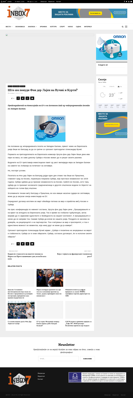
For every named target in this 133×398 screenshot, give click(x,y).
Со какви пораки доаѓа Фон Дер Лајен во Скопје (19, 322)
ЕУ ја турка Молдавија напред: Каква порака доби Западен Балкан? (48, 323)
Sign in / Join (33, 1)
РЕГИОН (22, 86)
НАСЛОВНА (16, 86)
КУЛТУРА (53, 26)
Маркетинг (51, 1)
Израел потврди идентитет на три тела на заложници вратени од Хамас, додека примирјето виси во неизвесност (49, 293)
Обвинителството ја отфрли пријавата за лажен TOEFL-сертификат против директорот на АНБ (77, 293)
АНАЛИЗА (31, 26)
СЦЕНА (78, 26)
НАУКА (70, 26)
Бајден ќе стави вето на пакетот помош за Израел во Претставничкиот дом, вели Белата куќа (27, 256)
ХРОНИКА (43, 26)
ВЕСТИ (8, 26)
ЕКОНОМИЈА (20, 26)
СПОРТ (62, 26)
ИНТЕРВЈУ (88, 26)
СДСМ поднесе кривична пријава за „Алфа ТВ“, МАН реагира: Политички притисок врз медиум (78, 323)
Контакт (58, 1)
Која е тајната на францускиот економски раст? (74, 255)
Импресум (44, 1)
